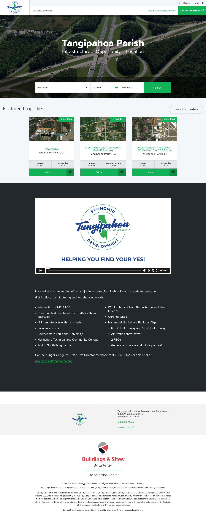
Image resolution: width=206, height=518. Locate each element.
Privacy (140, 483)
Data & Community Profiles (161, 10)
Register (187, 3)
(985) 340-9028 (125, 421)
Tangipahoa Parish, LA (52, 151)
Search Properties (190, 10)
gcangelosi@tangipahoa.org (53, 361)
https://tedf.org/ (125, 427)
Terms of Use (127, 483)
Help (178, 3)
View (48, 172)
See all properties (186, 109)
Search (157, 87)
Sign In (198, 3)
